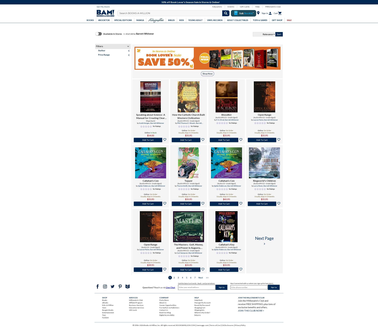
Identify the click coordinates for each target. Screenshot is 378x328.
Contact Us (163, 310)
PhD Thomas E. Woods (186, 123)
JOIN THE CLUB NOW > (251, 310)
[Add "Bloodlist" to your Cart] (226, 140)
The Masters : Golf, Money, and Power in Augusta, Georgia (188, 246)
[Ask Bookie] (243, 13)
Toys (104, 315)
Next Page (264, 241)
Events (231, 6)
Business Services (136, 305)
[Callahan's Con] (150, 163)
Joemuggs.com (202, 325)
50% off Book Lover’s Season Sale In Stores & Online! (191, 2)
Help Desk (198, 300)
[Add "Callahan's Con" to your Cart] (150, 204)
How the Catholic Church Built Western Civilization (188, 116)
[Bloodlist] (226, 97)
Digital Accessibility (166, 315)
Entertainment (108, 312)
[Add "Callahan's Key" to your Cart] (226, 269)
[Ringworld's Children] (264, 163)
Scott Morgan (144, 123)
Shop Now (207, 73)
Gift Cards (245, 6)
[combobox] (175, 13)
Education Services (136, 308)
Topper (188, 180)
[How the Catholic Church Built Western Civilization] (188, 97)
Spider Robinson (144, 186)
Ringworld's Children (264, 180)
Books (104, 300)
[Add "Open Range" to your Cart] (264, 140)
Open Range (264, 114)
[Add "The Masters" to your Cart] (188, 269)
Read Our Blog (165, 312)
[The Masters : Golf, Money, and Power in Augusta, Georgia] (188, 226)
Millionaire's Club (273, 6)
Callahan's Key (226, 244)
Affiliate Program (135, 303)
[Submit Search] (225, 13)
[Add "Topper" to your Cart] (188, 204)
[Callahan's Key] (226, 226)
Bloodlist (226, 114)
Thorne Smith (182, 186)
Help (257, 6)
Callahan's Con (151, 180)
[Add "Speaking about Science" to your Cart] (150, 140)
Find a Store (164, 300)
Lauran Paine (258, 120)
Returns (197, 315)
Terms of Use (215, 325)
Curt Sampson (182, 253)
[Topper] (188, 163)
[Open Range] (264, 97)
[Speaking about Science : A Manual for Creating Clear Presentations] (151, 97)
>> (207, 277)
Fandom (105, 317)
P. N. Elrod (220, 120)
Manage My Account (202, 303)
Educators (217, 6)
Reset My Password (202, 305)
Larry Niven (258, 186)
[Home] (104, 13)
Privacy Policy (240, 325)
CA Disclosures (227, 325)
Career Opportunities (167, 305)
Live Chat (170, 287)
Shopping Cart (199, 308)
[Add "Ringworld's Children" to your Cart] (264, 204)
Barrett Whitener (157, 123)
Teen (104, 308)
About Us (163, 303)
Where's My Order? (202, 312)
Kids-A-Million (108, 305)
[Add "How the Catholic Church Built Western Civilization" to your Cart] (188, 140)
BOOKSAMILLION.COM (185, 325)
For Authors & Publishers (169, 308)
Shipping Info (199, 310)
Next (200, 277)
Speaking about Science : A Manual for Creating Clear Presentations (150, 116)
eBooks (105, 303)
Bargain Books (108, 310)
